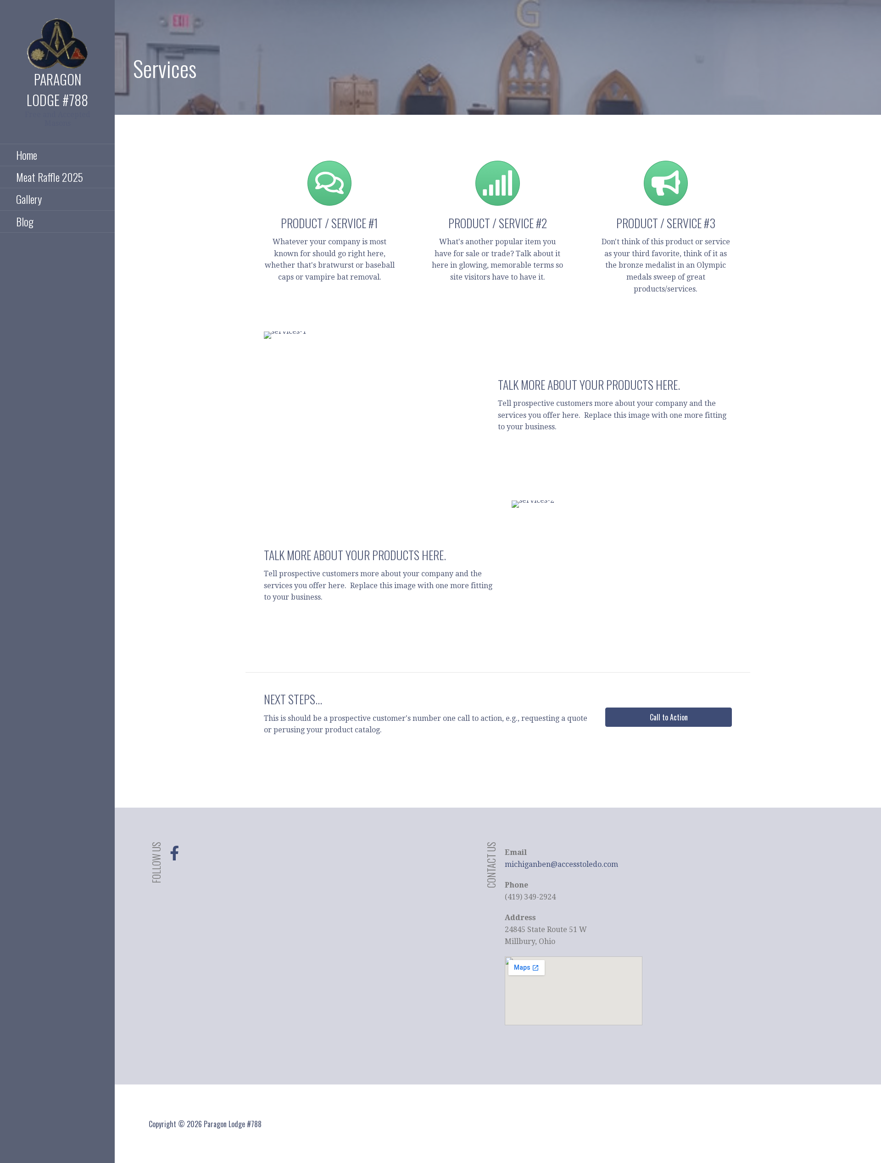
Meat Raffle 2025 (49, 177)
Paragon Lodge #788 (57, 89)
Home (26, 154)
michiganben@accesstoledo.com (561, 864)
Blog (24, 221)
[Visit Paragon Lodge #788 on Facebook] (174, 856)
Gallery (29, 199)
